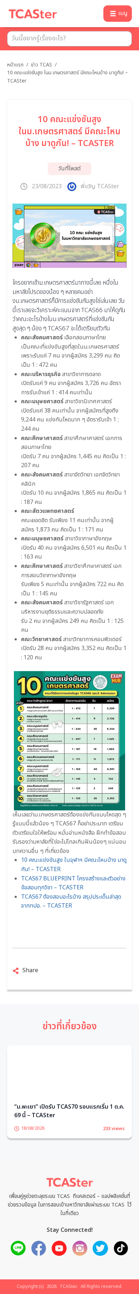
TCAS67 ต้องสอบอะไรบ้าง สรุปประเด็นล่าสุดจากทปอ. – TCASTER (71, 901)
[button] (117, 13)
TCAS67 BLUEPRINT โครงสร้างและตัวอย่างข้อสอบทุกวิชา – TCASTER (73, 883)
